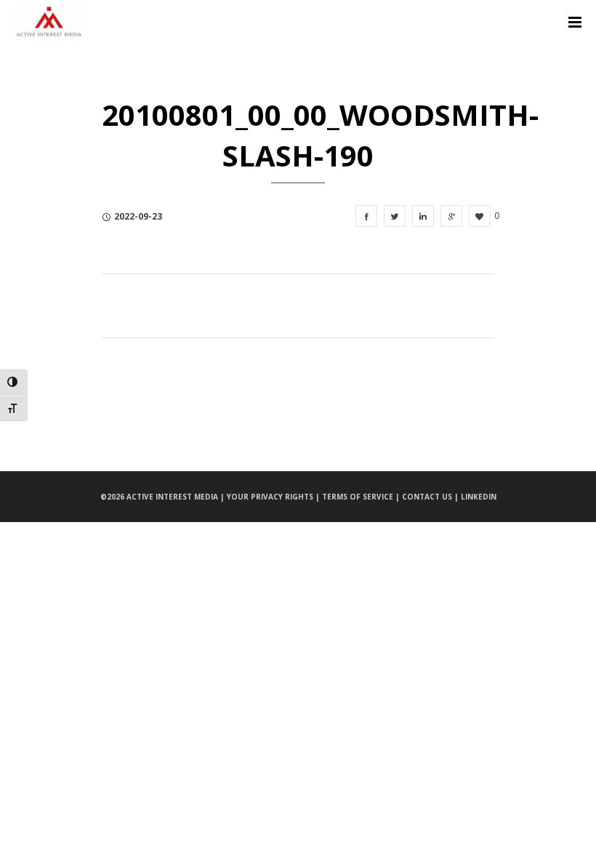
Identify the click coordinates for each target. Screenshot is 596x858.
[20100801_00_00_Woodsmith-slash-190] (366, 216)
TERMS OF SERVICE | (362, 497)
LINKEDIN (478, 497)
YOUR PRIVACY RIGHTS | (274, 497)
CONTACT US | (431, 497)
